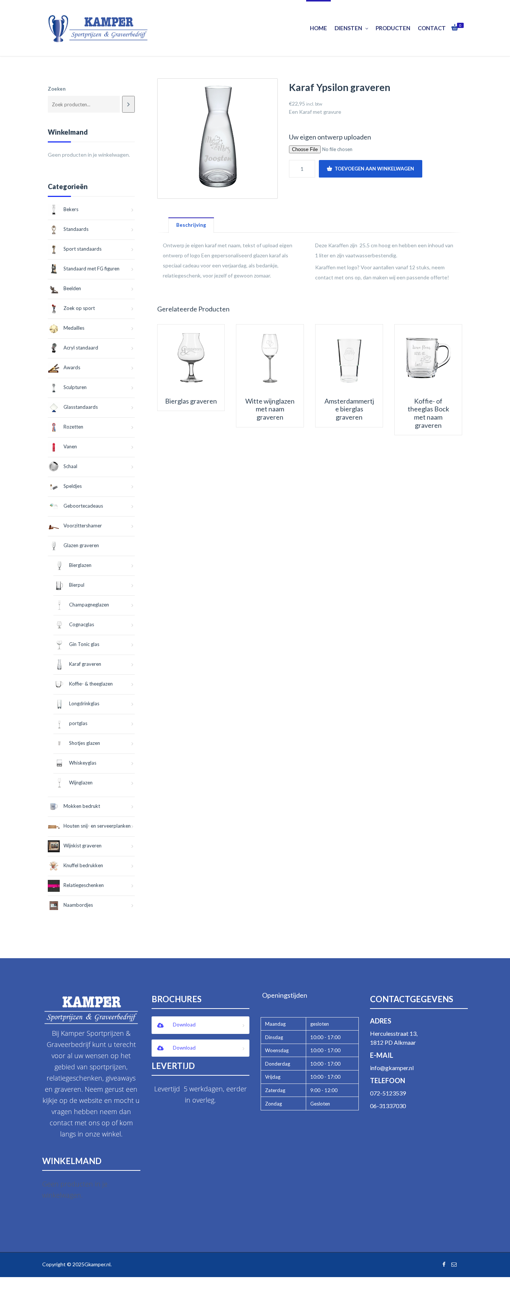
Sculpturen (75, 387)
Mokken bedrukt (81, 806)
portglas (78, 723)
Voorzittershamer (82, 526)
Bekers (70, 209)
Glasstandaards (80, 407)
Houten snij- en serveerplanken (97, 826)
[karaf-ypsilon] (217, 138)
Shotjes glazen (84, 743)
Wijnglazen (81, 783)
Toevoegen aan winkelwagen (374, 169)
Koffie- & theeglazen (91, 684)
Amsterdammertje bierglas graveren (349, 409)
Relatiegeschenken (83, 885)
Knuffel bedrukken (83, 865)
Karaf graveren (85, 664)
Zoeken (57, 89)
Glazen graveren (81, 545)
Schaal (70, 466)
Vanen (70, 446)
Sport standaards (82, 249)
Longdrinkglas (84, 703)
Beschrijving (191, 225)
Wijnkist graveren (82, 846)
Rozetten (73, 427)
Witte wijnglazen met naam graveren (270, 409)
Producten (393, 28)
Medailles (73, 328)
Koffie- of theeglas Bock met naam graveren (428, 413)
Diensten (348, 28)
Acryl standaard (80, 348)
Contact (432, 28)
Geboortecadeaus (83, 506)
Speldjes (72, 486)
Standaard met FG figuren (91, 269)
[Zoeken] (128, 104)
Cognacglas (81, 624)
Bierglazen (80, 565)
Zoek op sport (79, 308)
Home (318, 28)
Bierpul (76, 585)
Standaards (75, 229)
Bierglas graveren (191, 401)
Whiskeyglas (82, 763)
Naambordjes (78, 905)
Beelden (72, 288)
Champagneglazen (89, 605)
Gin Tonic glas (84, 644)
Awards (71, 367)
